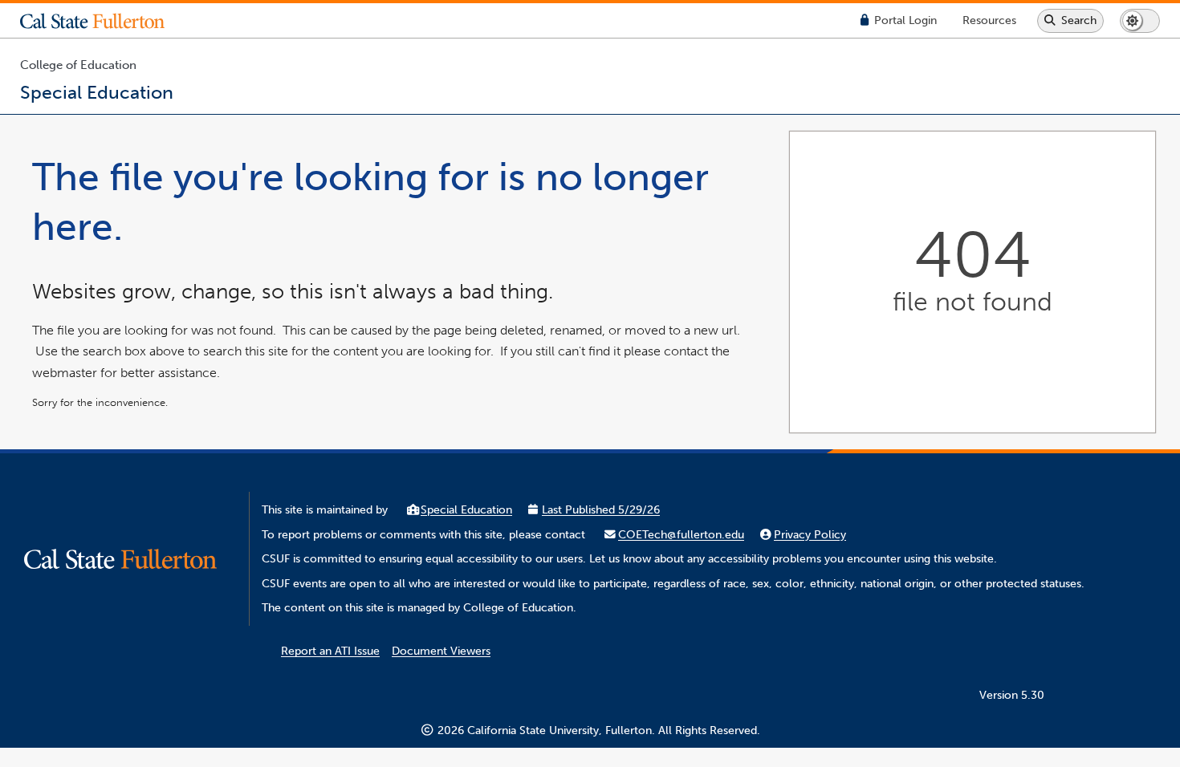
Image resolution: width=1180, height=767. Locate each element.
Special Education (466, 510)
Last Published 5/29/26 (601, 510)
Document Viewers (441, 651)
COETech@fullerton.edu (681, 535)
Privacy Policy (810, 535)
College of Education (78, 65)
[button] (104, 21)
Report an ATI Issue (330, 651)
